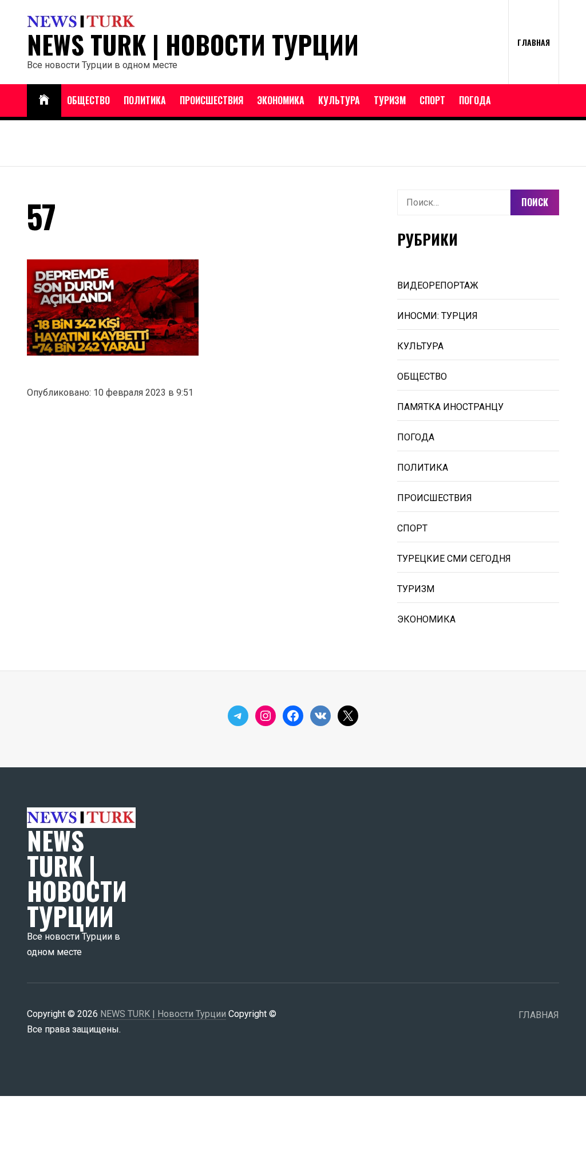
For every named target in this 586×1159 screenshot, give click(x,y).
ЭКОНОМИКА (280, 100)
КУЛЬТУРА (339, 100)
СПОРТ (432, 100)
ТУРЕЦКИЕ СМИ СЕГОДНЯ (454, 558)
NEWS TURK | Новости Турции (193, 44)
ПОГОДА (475, 100)
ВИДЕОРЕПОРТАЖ (437, 285)
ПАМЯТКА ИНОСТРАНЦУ (450, 406)
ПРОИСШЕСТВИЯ (211, 100)
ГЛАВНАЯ (533, 42)
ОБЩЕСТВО (88, 100)
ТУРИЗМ (390, 100)
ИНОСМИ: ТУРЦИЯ (437, 315)
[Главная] (44, 100)
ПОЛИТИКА (145, 100)
